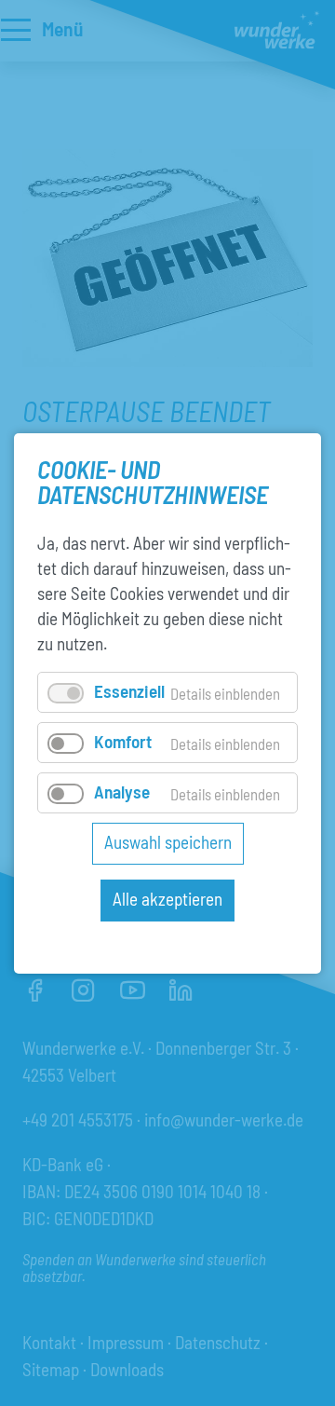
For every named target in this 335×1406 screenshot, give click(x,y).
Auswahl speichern (168, 842)
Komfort (123, 741)
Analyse (122, 791)
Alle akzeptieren (167, 898)
